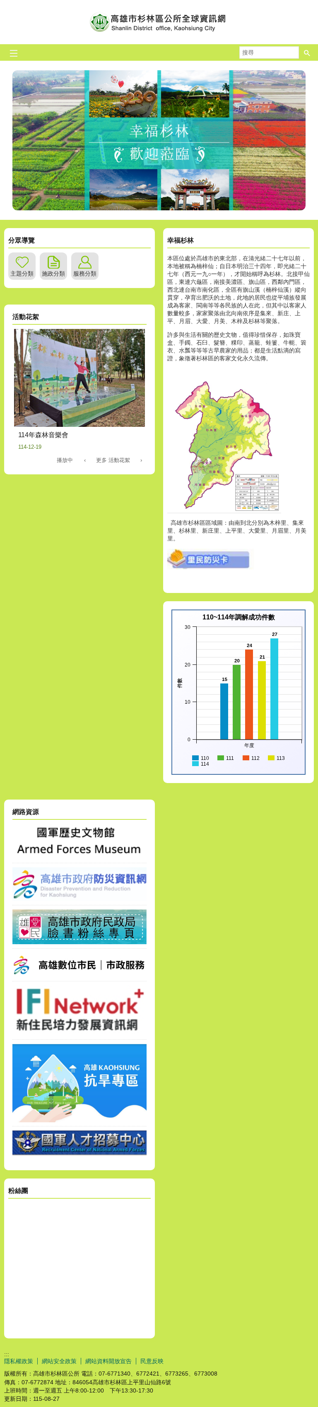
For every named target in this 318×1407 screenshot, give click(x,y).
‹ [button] (85, 460)
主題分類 (22, 273)
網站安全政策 (59, 1361)
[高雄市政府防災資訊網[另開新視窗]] (79, 898)
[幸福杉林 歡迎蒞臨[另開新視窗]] (159, 140)
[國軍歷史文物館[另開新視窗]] (79, 856)
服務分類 (84, 273)
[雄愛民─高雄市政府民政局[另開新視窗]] (79, 942)
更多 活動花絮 (113, 460)
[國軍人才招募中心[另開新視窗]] (79, 1153)
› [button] (141, 460)
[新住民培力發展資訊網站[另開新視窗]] (79, 1033)
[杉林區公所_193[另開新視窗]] (210, 567)
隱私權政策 (18, 1361)
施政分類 (53, 273)
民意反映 (152, 1361)
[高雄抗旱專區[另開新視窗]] (79, 1120)
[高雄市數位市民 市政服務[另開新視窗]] (79, 974)
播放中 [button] (65, 460)
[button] (307, 52)
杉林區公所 (159, 22)
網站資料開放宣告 (108, 1361)
